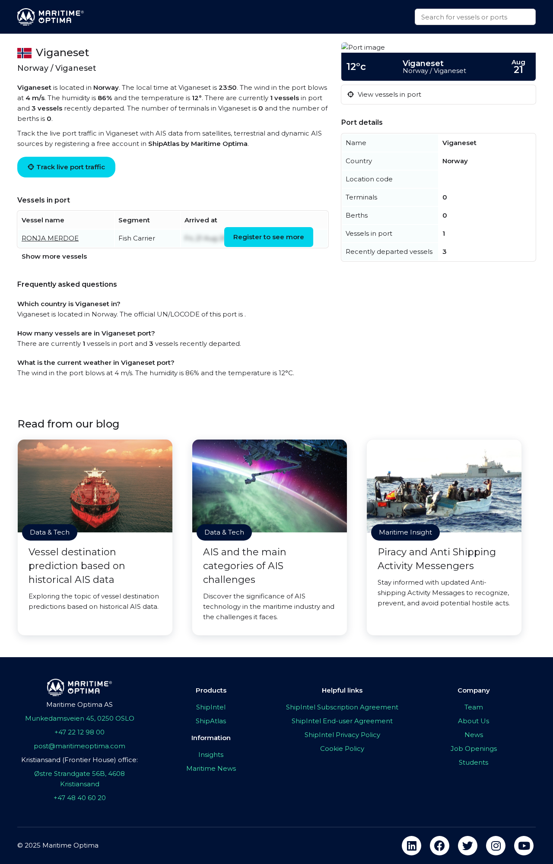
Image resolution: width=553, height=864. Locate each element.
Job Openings (474, 748)
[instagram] (495, 845)
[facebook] (439, 845)
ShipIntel (211, 707)
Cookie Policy (342, 748)
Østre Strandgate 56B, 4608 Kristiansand (79, 778)
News (473, 735)
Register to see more (268, 237)
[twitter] (467, 845)
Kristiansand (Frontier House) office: (79, 760)
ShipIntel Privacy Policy (342, 735)
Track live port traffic (70, 167)
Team (473, 707)
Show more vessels (54, 256)
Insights (210, 754)
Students (473, 762)
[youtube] (524, 845)
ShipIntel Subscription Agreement (342, 707)
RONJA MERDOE (50, 238)
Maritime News (211, 768)
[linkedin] (411, 845)
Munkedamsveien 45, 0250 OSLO (79, 718)
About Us (473, 721)
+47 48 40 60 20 (80, 798)
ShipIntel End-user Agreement (342, 721)
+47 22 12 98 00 (79, 732)
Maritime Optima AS (79, 704)
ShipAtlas (211, 721)
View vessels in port (388, 94)
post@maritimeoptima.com (79, 746)
